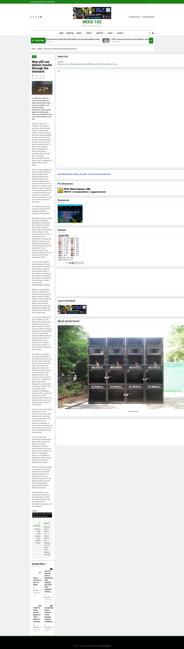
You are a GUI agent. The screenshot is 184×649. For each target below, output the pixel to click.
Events (88, 33)
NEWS (34, 57)
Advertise (70, 33)
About (79, 33)
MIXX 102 (92, 21)
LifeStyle (99, 33)
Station (120, 33)
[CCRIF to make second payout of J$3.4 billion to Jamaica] (71, 40)
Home (61, 33)
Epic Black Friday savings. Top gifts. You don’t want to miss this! (84, 174)
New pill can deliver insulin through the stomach (42, 515)
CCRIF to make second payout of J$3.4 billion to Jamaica (126, 2)
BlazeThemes (106, 646)
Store (110, 33)
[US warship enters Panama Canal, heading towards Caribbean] (122, 40)
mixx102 (36, 76)
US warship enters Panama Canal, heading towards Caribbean (49, 615)
